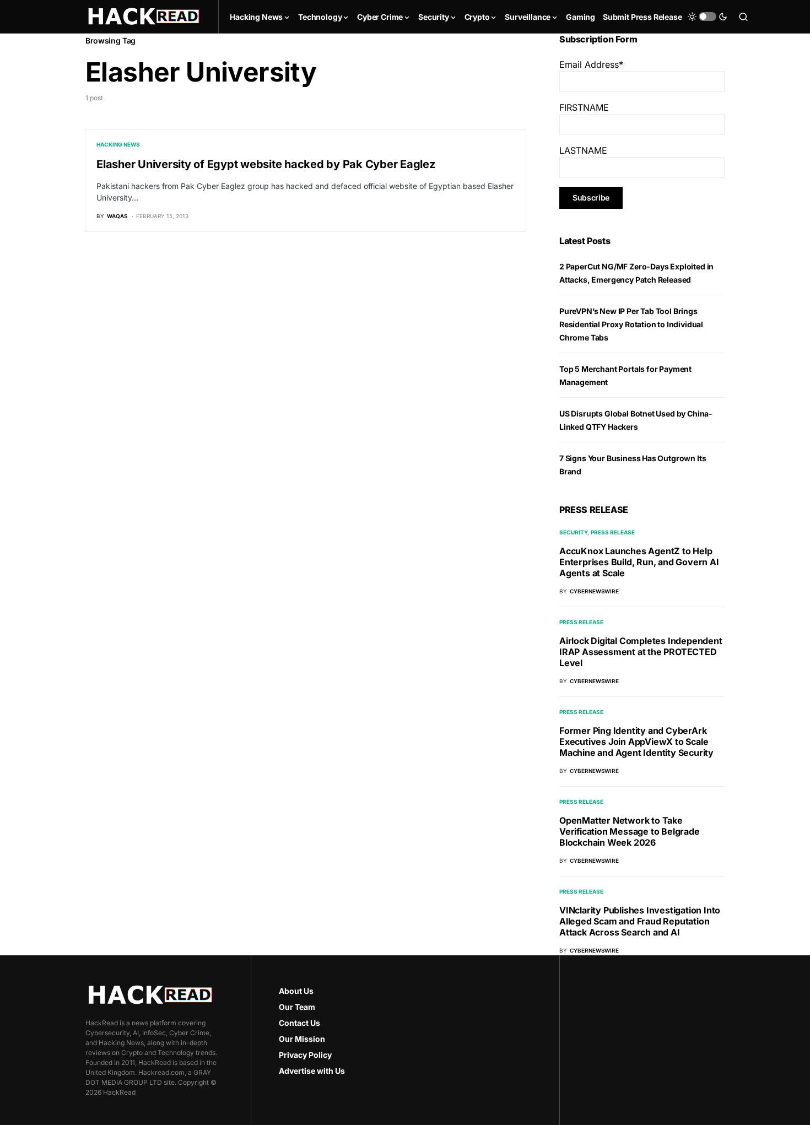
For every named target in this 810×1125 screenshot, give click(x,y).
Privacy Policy (305, 1054)
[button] (707, 16)
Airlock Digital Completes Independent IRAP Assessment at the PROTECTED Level (640, 651)
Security (573, 532)
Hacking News (118, 144)
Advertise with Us (312, 1070)
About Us (296, 991)
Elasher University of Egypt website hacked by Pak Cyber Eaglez (265, 164)
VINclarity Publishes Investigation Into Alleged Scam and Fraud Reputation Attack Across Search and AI (639, 921)
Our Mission (302, 1038)
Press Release (613, 532)
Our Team (297, 1007)
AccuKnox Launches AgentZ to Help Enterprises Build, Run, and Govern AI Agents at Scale (639, 561)
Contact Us (299, 1022)
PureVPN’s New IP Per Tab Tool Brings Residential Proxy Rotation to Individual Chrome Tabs (631, 324)
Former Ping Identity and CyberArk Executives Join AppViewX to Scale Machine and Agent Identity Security (636, 741)
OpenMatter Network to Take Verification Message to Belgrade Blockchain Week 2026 (629, 831)
